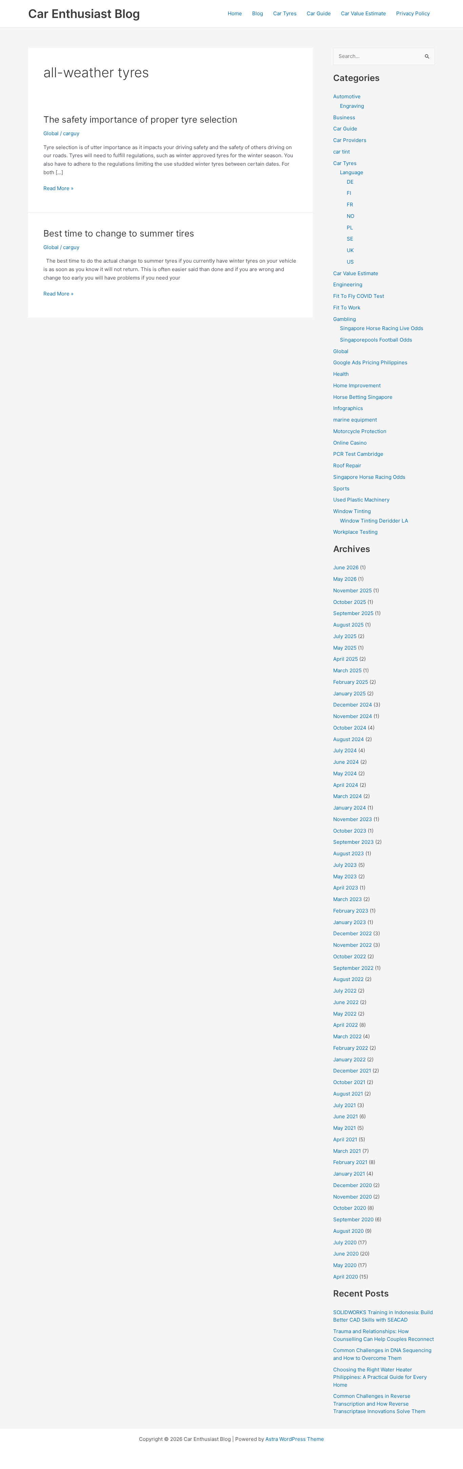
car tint (341, 151)
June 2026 (346, 567)
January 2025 (349, 693)
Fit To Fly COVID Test (358, 296)
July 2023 (345, 865)
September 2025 (353, 613)
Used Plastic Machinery (361, 499)
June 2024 (346, 762)
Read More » (58, 189)
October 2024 (349, 728)
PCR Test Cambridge (358, 454)
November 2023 (352, 819)
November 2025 (352, 590)
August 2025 (348, 624)
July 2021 (344, 1105)
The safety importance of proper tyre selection (140, 119)
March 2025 (347, 670)
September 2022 (353, 968)
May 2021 (344, 1128)
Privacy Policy (413, 13)
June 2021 (345, 1116)
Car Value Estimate (363, 13)
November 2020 (352, 1196)
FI (349, 193)
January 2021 (349, 1173)
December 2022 (352, 933)
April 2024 (345, 785)
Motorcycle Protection (359, 431)
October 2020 (349, 1208)
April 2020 (345, 1276)
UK (350, 250)
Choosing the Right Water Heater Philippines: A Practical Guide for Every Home (380, 1377)
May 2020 (345, 1265)
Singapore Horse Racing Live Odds (381, 328)
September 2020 (353, 1219)
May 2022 (345, 1014)
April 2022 (345, 1025)
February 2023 (350, 910)
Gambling (344, 319)
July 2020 (345, 1242)
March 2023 (347, 899)
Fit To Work (346, 307)
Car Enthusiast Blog (84, 13)
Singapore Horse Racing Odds (369, 477)
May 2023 (345, 876)
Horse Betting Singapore (362, 397)
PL (350, 227)
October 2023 (349, 831)
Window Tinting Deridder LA (374, 520)
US (350, 262)
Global (51, 133)
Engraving (352, 106)
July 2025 (345, 636)
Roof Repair (347, 465)
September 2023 (353, 842)
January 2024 (349, 807)
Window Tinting (352, 511)
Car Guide (319, 13)
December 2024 (352, 704)
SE (350, 239)
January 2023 (349, 922)
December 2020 (352, 1185)
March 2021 (347, 1151)
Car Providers (349, 140)
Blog (257, 13)
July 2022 (345, 990)
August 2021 (348, 1093)
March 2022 (347, 1036)
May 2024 (345, 773)
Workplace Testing (355, 532)
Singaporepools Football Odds (376, 339)
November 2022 (352, 945)
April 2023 (345, 887)
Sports (341, 488)
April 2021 (345, 1139)
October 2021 (349, 1082)
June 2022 (346, 1002)
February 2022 (350, 1048)
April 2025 (345, 659)
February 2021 (350, 1162)
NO (350, 216)
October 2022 (349, 956)
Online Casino (350, 443)
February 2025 (350, 682)
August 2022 (348, 979)
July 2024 (345, 750)
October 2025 (349, 602)
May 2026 (345, 579)
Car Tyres (285, 13)
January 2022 (349, 1059)
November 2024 (352, 716)
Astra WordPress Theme (294, 1439)
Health (341, 374)
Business (344, 117)
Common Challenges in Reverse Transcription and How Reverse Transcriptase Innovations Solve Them (379, 1403)
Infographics (348, 408)
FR (350, 204)
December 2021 (352, 1070)
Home (235, 13)
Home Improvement (357, 385)
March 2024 (347, 796)
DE (350, 182)
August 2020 (348, 1231)
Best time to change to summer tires (118, 233)
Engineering (347, 284)
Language (351, 172)
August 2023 (348, 853)
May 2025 (345, 648)
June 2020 (346, 1253)
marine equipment (355, 419)
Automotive (347, 96)
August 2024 (348, 739)
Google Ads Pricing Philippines (370, 362)
